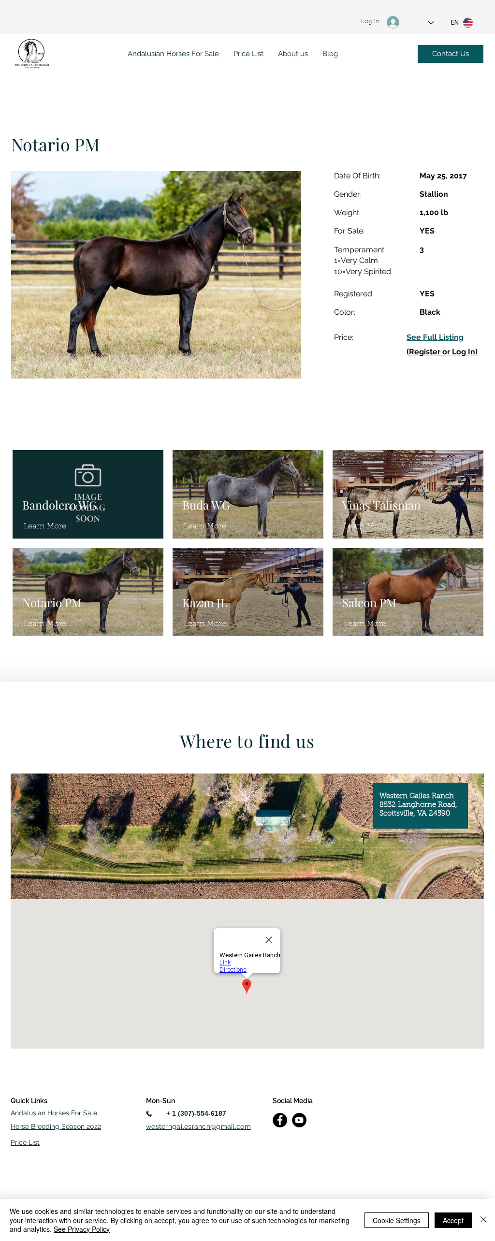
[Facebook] (280, 1120)
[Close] (483, 1220)
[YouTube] (299, 1120)
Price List (25, 1142)
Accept (453, 1220)
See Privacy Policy (82, 1229)
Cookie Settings (397, 1220)
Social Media (293, 1101)
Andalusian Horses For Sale (54, 1113)
